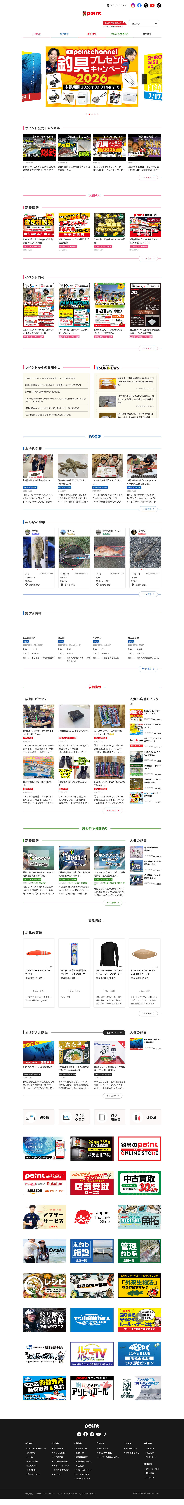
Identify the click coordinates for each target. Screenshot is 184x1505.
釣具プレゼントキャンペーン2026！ (152, 712)
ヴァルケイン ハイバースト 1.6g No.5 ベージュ (143, 972)
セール (30, 1457)
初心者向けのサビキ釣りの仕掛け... (152, 862)
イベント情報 (32, 1461)
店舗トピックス (82, 1448)
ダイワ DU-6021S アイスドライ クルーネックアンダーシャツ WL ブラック (109, 973)
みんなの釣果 (59, 1452)
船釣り (119, 883)
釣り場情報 (58, 1457)
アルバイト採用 (152, 1469)
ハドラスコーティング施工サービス (152, 739)
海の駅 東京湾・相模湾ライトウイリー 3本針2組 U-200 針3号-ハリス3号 (74, 973)
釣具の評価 (104, 1448)
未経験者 (42, 883)
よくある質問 (131, 1448)
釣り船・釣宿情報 (61, 1461)
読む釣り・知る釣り (62, 1470)
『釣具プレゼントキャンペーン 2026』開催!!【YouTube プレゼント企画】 (109, 170)
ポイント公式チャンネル (37, 1448)
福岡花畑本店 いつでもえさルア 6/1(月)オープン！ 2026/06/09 (52, 408)
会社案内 (150, 1448)
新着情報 (31, 1452)
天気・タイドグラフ (61, 1465)
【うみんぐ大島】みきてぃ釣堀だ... (152, 753)
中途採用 (150, 1477)
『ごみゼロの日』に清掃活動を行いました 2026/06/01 (48, 415)
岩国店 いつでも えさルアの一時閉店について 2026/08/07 (50, 378)
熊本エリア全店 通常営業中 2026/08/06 (42, 391)
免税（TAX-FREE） (84, 1470)
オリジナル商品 (105, 1452)
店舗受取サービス (84, 1461)
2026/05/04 (27, 883)
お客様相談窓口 (132, 1452)
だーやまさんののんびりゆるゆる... (152, 781)
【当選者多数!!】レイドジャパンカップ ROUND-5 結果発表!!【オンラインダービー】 (143, 170)
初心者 (77, 883)
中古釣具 (80, 1465)
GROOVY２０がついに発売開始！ (152, 1041)
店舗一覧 (80, 1452)
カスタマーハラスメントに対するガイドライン (76, 1493)
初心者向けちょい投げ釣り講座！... (152, 876)
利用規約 (29, 1493)
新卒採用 (150, 1473)
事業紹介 (150, 1452)
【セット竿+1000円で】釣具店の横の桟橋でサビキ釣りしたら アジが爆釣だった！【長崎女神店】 (39, 170)
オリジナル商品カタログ (109, 1457)
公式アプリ (32, 1465)
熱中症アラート (33, 1474)
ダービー (57, 1474)
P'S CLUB (31, 1470)
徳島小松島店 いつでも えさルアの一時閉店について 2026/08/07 (53, 385)
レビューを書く (39, 991)
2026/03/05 (98, 883)
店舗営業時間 (82, 1457)
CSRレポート (151, 1457)
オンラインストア (118, 5)
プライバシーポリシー (45, 1493)
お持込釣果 (58, 1448)
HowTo (35, 883)
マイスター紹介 (82, 1474)
